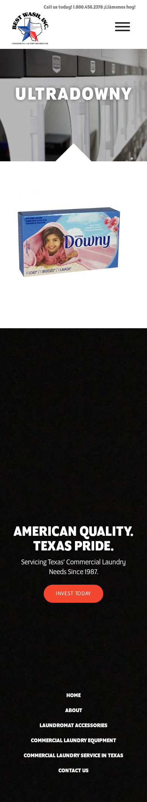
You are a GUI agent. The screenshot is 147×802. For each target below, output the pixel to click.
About (73, 711)
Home (73, 696)
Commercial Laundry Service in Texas (73, 756)
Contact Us (73, 771)
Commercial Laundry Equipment (73, 741)
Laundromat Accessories (73, 726)
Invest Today (73, 594)
